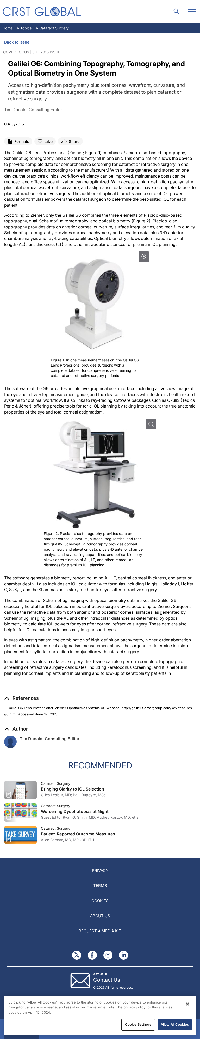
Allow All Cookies (175, 1024)
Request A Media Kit (100, 930)
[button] (21, 698)
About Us (100, 915)
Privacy (100, 870)
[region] (100, 1015)
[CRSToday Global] (42, 11)
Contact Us (106, 980)
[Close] (187, 1004)
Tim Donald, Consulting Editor (49, 738)
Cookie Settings (138, 1024)
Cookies (100, 900)
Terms (100, 885)
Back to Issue (16, 42)
